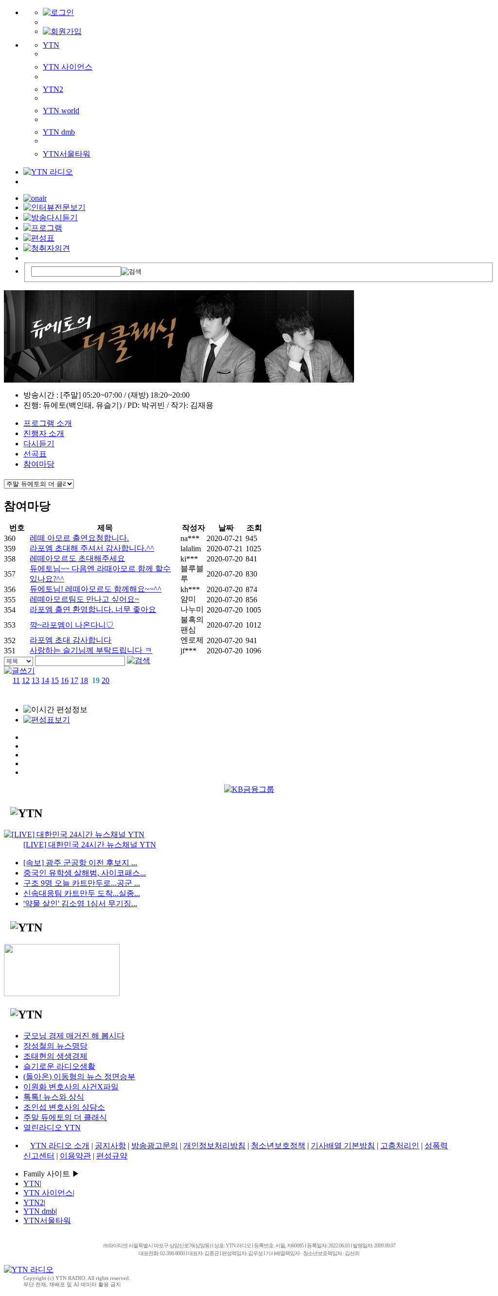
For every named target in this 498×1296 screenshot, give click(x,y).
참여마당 (38, 464)
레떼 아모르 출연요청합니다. (79, 538)
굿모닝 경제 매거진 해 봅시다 (73, 1036)
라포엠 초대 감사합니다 (70, 640)
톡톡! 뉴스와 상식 (53, 1097)
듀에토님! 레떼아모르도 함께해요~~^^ (95, 589)
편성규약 (111, 1156)
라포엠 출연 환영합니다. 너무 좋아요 (93, 609)
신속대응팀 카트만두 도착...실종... (81, 893)
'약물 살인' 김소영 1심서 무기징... (80, 903)
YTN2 (53, 89)
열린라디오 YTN (52, 1127)
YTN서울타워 (66, 154)
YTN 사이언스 (67, 67)
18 (84, 680)
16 (65, 680)
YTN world (61, 110)
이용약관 (75, 1156)
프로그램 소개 (47, 423)
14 (45, 680)
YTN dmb (59, 132)
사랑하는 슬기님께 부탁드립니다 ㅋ (91, 650)
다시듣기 (38, 443)
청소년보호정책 (278, 1145)
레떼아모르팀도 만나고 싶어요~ (84, 599)
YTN (51, 45)
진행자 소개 (43, 433)
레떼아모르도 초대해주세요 (77, 558)
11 (16, 680)
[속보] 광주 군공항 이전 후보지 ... (80, 862)
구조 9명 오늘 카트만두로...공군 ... (81, 883)
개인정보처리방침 (214, 1145)
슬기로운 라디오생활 (59, 1066)
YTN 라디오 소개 (59, 1145)
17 (74, 680)
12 (26, 680)
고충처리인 (399, 1145)
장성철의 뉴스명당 (55, 1046)
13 (35, 680)
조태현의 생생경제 (55, 1056)
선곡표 (35, 454)
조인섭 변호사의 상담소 (64, 1107)
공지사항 (110, 1145)
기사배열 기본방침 (343, 1145)
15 (55, 680)
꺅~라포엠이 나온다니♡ (72, 625)
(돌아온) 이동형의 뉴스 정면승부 (79, 1076)
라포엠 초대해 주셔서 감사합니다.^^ (92, 548)
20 (105, 680)
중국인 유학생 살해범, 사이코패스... (84, 873)
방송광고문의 (154, 1145)
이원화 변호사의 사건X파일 (71, 1087)
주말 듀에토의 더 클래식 (65, 1117)
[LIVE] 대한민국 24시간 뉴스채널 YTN (89, 845)
